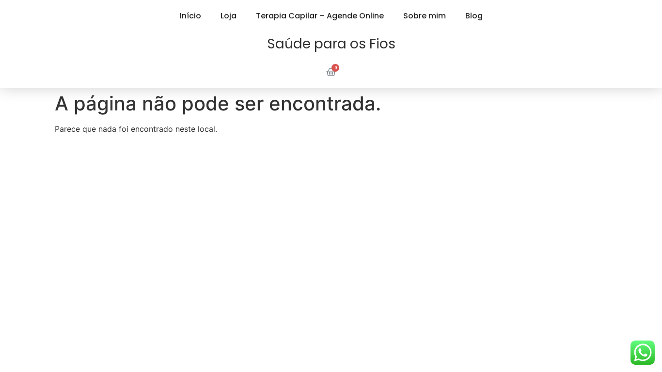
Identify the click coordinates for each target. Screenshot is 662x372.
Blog (474, 15)
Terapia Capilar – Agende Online (320, 15)
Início (190, 15)
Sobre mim (424, 15)
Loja (228, 15)
